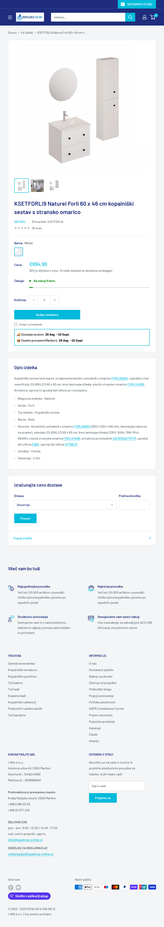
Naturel (20, 221)
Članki (93, 734)
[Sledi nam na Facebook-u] (11, 887)
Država (19, 496)
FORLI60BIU (82, 426)
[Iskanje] (130, 17)
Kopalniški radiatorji (22, 702)
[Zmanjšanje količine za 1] (33, 300)
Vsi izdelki (27, 32)
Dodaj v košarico (47, 314)
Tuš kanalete (17, 715)
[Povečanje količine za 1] (55, 300)
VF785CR (71, 444)
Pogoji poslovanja (101, 696)
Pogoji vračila (22, 538)
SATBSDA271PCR (124, 438)
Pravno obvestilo (101, 715)
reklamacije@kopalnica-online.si (30, 854)
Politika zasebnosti (102, 702)
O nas (93, 663)
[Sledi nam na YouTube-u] (18, 887)
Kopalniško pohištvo (22, 676)
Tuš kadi (13, 689)
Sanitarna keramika (21, 663)
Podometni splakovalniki (25, 708)
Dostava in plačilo (101, 670)
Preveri (25, 518)
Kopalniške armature (22, 670)
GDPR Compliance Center (106, 708)
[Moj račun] (145, 17)
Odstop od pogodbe (103, 683)
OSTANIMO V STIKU (139, 4)
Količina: (20, 300)
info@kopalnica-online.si (25, 840)
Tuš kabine (15, 683)
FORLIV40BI (71, 438)
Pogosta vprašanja (102, 721)
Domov (12, 32)
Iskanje (94, 741)
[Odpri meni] (10, 17)
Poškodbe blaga (100, 689)
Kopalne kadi (17, 696)
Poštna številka (129, 496)
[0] (152, 17)
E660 (35, 444)
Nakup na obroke (101, 676)
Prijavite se (103, 798)
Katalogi (95, 728)
